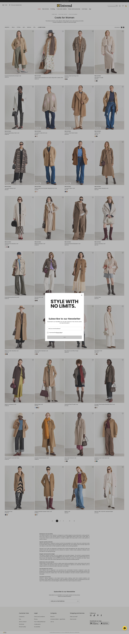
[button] (125, 628)
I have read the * (56, 332)
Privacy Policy (59, 332)
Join (64, 337)
